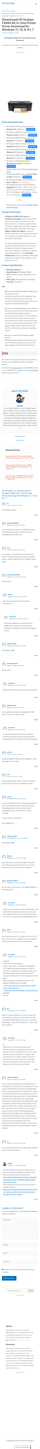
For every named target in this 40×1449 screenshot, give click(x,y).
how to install (33, 370)
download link (16, 368)
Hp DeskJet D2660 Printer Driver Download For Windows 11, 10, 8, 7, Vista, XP (19, 477)
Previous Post (20, 436)
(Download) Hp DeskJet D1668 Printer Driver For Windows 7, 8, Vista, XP (19, 467)
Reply (36, 515)
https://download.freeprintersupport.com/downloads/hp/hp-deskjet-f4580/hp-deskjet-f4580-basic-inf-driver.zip (20, 1179)
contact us (16, 1368)
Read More (13, 1340)
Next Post (20, 440)
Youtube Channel (31, 423)
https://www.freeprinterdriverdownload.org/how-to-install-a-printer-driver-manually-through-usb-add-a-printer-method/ (20, 1192)
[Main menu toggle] (36, 4)
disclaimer (14, 1365)
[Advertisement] (20, 75)
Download (30, 129)
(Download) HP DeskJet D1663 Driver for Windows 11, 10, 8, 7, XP (20, 457)
